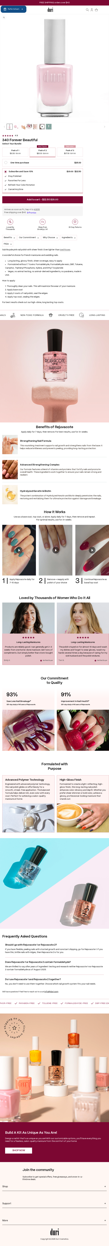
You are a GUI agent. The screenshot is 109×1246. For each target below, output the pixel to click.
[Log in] (92, 10)
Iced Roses (65, 250)
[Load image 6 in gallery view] (49, 127)
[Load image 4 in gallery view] (29, 127)
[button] (87, 10)
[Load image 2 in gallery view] (16, 127)
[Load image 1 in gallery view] (9, 127)
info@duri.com (51, 992)
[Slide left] (4, 126)
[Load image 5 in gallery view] (36, 127)
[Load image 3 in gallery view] (23, 127)
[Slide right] (104, 126)
